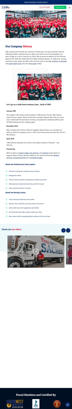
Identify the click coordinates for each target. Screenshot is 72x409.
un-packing (62, 61)
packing (55, 61)
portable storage (36, 158)
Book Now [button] (60, 7)
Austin (21, 153)
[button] (44, 7)
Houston (45, 153)
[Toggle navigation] (70, 7)
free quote (32, 64)
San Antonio (34, 153)
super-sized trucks (15, 64)
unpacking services (20, 158)
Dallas (26, 153)
